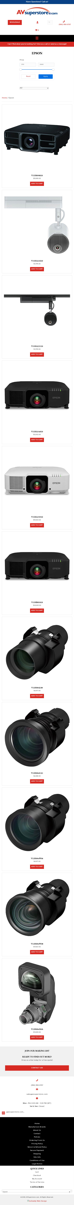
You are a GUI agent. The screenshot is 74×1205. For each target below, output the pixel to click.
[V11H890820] (37, 140)
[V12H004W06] (37, 823)
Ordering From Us (37, 1140)
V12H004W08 (37, 944)
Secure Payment (37, 1151)
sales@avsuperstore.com (37, 1094)
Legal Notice (37, 1164)
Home (4, 98)
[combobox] (37, 1191)
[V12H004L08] (37, 652)
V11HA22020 (37, 261)
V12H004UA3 (37, 773)
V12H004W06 (37, 858)
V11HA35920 (37, 517)
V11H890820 (37, 175)
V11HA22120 (37, 346)
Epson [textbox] (36, 1192)
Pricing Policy (37, 1144)
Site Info (37, 1157)
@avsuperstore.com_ (15, 1112)
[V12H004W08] (37, 908)
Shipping (37, 1154)
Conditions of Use (37, 1161)
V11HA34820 (37, 431)
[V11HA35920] (37, 481)
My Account (37, 1179)
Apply (45, 77)
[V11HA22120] (37, 310)
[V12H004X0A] (37, 993)
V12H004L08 (37, 687)
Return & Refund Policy (37, 1147)
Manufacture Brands (37, 1127)
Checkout (37, 1176)
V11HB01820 (37, 602)
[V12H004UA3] (37, 737)
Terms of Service (37, 1182)
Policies (37, 1137)
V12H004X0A (37, 1029)
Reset (28, 77)
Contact (37, 1134)
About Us (37, 1130)
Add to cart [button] (37, 184)
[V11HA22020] (37, 225)
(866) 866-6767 (65, 25)
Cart (37, 1172)
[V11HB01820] (37, 566)
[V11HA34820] (37, 396)
